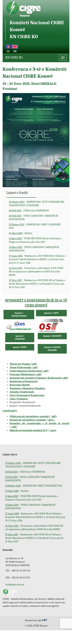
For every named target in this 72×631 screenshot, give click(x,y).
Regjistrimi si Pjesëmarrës (24, 381)
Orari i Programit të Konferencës (27, 395)
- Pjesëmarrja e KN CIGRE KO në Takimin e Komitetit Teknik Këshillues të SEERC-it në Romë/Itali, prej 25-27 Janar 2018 (37, 259)
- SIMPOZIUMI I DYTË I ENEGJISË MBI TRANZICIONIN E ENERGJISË (36, 203)
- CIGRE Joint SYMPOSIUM (29, 210)
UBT (44, 620)
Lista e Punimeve (19, 398)
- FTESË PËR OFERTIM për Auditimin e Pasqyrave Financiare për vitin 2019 (35, 240)
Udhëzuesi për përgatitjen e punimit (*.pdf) (33, 416)
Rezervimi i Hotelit (20, 384)
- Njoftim (20, 233)
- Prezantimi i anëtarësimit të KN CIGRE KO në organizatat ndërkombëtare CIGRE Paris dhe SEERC (36, 272)
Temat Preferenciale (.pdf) (24, 367)
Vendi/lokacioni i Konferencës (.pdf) (29, 370)
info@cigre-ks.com (15, 584)
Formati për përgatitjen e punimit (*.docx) (32, 419)
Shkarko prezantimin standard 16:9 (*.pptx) (33, 430)
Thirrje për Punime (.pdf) (23, 363)
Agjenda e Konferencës (22, 391)
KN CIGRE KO (14, 57)
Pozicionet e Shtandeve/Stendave (27, 388)
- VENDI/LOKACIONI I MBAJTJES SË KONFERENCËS (33, 217)
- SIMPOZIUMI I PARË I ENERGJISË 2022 (35, 226)
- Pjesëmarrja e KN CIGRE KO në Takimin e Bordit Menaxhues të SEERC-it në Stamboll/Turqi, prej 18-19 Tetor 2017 (37, 284)
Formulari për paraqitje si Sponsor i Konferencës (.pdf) (39, 377)
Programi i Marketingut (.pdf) (26, 374)
